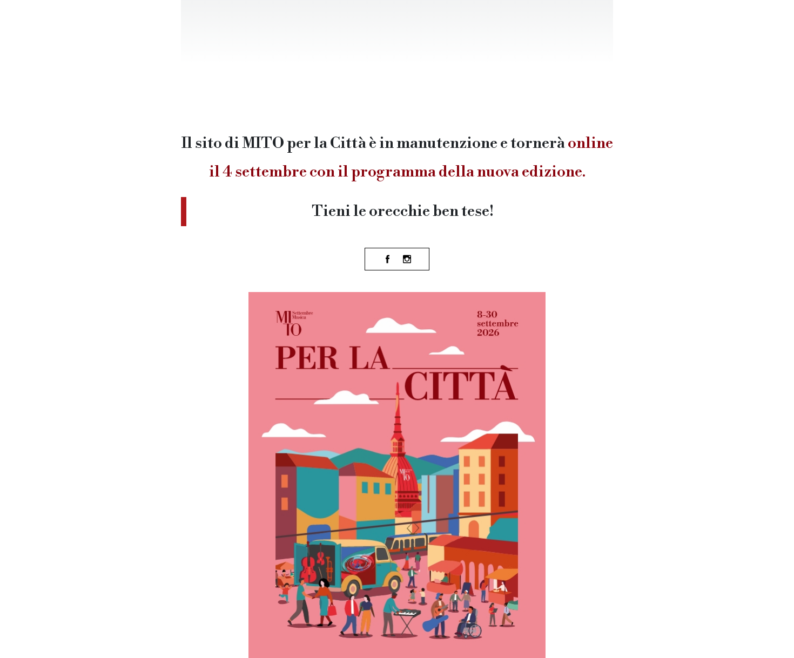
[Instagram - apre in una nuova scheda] (406, 259)
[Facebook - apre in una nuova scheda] (387, 259)
